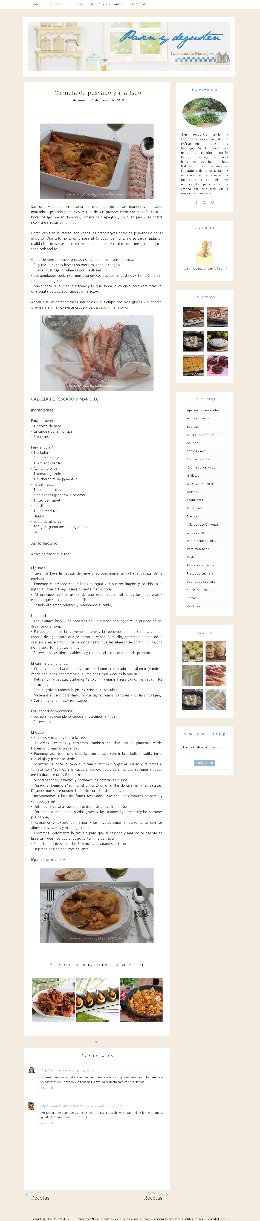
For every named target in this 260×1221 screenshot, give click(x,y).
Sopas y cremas (198, 589)
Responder (48, 1087)
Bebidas (192, 426)
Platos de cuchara (200, 573)
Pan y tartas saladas (201, 540)
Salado (76, 4)
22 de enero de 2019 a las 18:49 (101, 1106)
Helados (193, 491)
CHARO (47, 1071)
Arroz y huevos (198, 418)
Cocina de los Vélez (201, 467)
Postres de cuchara (201, 581)
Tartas (191, 598)
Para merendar (198, 548)
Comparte (62, 965)
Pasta (191, 557)
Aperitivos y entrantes (203, 410)
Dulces (55, 4)
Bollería (192, 442)
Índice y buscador (107, 4)
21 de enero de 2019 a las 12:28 (76, 1071)
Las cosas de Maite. (111, 1219)
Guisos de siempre (200, 483)
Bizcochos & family (201, 434)
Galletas (193, 475)
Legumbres (195, 500)
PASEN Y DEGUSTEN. (64, 1219)
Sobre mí (139, 4)
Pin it (106, 965)
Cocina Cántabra (199, 459)
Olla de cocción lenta (202, 524)
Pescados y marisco (201, 565)
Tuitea (86, 965)
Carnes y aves (197, 451)
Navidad (193, 516)
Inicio (36, 4)
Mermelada (195, 508)
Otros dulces (196, 532)
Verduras (193, 606)
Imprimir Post (132, 965)
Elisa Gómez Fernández (59, 1106)
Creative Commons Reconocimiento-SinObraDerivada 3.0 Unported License (185, 1219)
